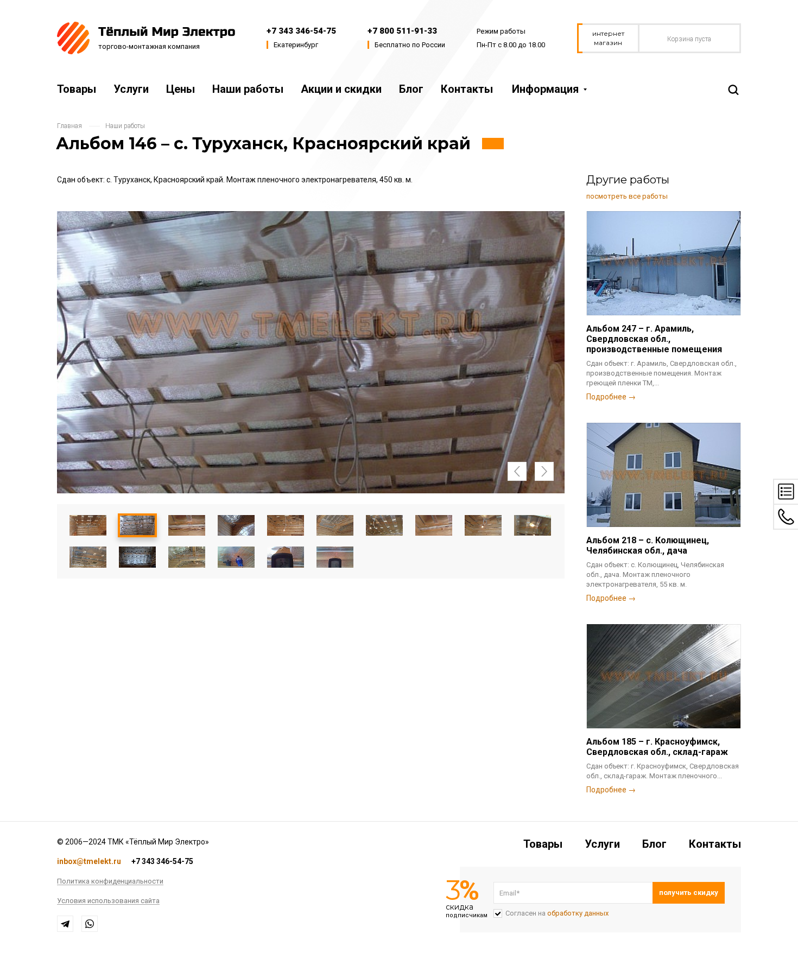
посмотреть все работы (627, 196)
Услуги (131, 89)
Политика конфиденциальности (110, 881)
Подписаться (689, 893)
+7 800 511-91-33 (402, 31)
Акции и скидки (341, 89)
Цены (180, 89)
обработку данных (578, 913)
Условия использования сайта (108, 901)
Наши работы (247, 89)
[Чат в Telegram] (65, 924)
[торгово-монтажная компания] (146, 37)
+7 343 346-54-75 (301, 31)
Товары (76, 89)
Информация (545, 89)
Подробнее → (611, 396)
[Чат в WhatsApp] (89, 924)
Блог (411, 89)
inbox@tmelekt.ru (89, 861)
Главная (69, 126)
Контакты (467, 89)
